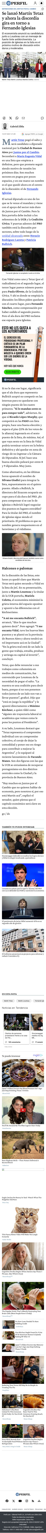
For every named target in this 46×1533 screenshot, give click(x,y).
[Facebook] (7, 1501)
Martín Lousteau (23, 1001)
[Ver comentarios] (42, 9)
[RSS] (33, 1501)
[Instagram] (27, 1501)
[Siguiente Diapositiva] (42, 1028)
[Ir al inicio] (16, 3)
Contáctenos (29, 1509)
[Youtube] (20, 1501)
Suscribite (12, 372)
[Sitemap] (39, 1501)
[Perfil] (23, 1495)
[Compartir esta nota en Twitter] (10, 118)
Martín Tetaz (8, 1001)
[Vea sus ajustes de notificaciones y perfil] (41, 3)
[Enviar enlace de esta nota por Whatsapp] (17, 118)
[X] (13, 1501)
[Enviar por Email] (23, 118)
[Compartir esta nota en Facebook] (4, 118)
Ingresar (35, 3)
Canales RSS (6, 1509)
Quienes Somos (17, 1509)
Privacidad (39, 1509)
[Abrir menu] (4, 3)
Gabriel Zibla (17, 126)
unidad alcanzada (12, 235)
